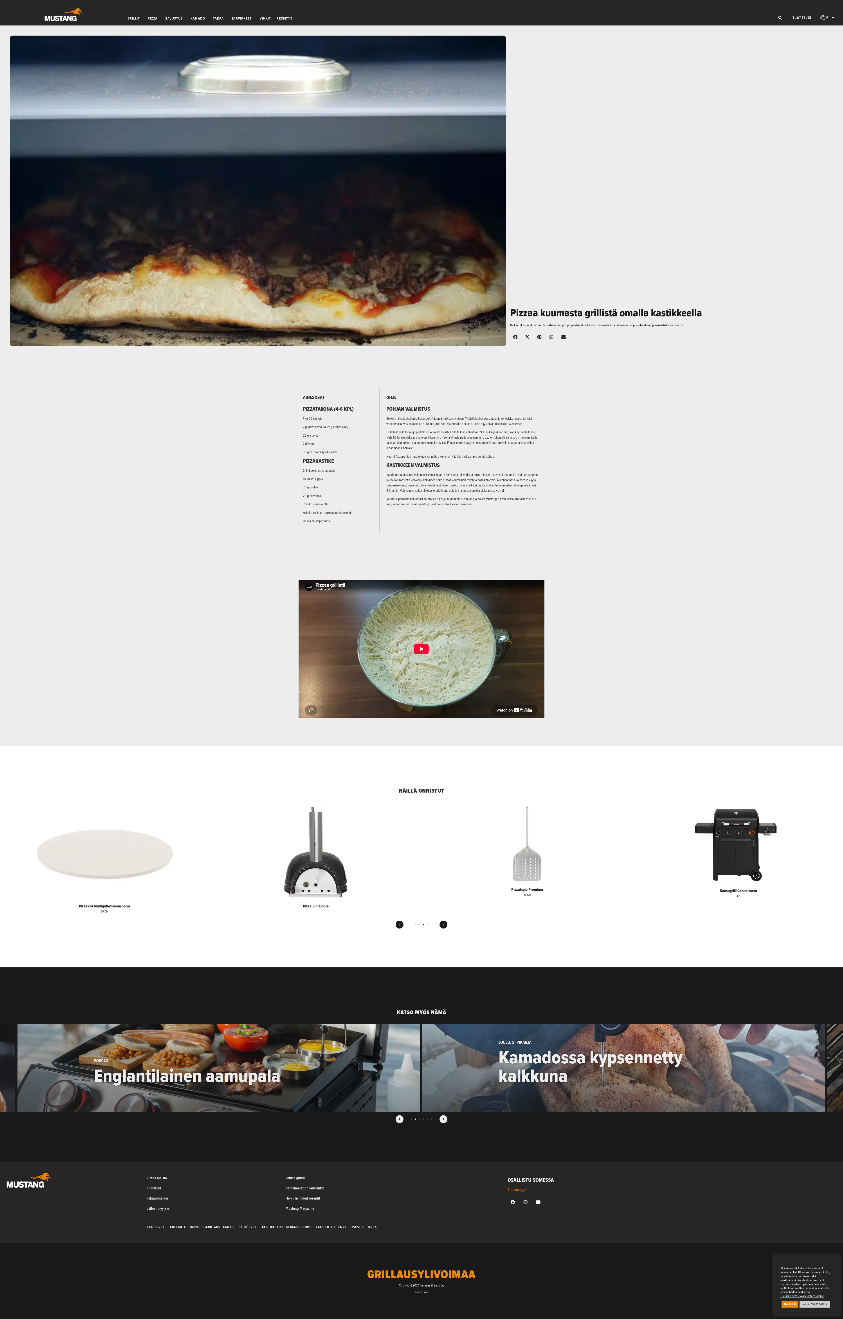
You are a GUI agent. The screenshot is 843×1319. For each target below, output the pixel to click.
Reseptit (544, 1061)
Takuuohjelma (157, 1198)
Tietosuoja (421, 1292)
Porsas (527, 1061)
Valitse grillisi (295, 1178)
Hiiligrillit (178, 1227)
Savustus (357, 1227)
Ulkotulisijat (272, 1227)
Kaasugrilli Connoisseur (527, 891)
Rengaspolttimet (299, 1227)
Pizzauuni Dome (104, 906)
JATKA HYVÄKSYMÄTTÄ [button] (814, 1304)
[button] (780, 17)
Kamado (229, 1227)
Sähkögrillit (249, 1227)
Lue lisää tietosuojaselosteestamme (802, 1296)
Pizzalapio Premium (316, 889)
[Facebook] (513, 1202)
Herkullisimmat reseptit (303, 1198)
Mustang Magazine (300, 1208)
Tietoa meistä (157, 1178)
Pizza (342, 1227)
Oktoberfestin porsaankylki (600, 1075)
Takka (372, 1227)
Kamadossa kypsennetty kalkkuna (186, 1066)
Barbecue (508, 1061)
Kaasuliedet (325, 1227)
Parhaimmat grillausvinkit (305, 1188)
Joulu (99, 1042)
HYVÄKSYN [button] (790, 1304)
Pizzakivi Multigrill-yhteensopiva (738, 906)
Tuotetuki (802, 17)
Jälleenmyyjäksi (159, 1208)
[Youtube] (538, 1202)
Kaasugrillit (157, 1227)
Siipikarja (117, 1042)
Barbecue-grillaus (205, 1227)
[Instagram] (525, 1202)
